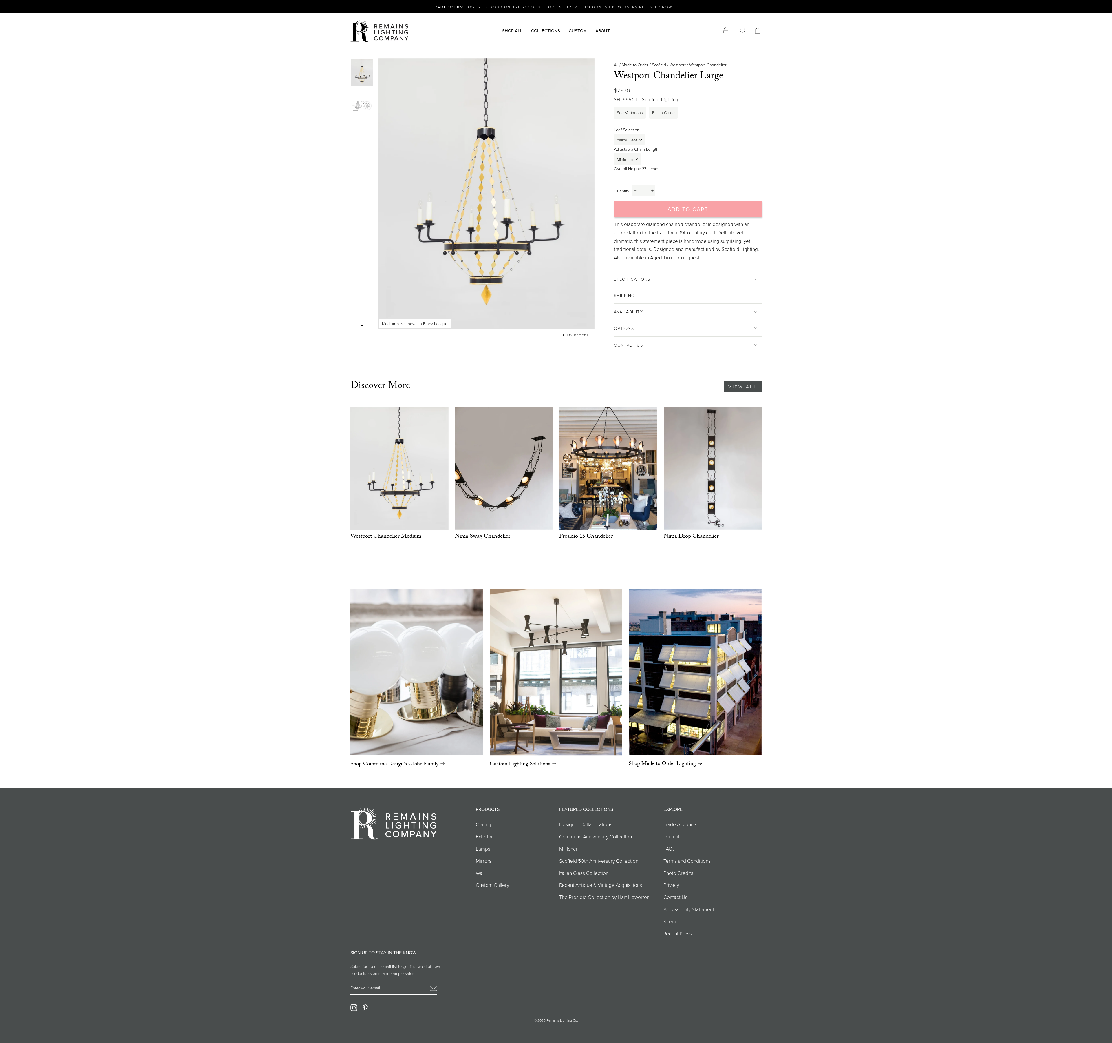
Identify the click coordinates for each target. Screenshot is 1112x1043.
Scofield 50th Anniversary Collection (598, 860)
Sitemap (672, 921)
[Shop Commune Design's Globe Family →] (416, 672)
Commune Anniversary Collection (595, 836)
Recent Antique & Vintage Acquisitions (600, 884)
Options (624, 328)
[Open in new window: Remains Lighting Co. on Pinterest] (365, 1007)
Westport (678, 65)
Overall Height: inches (636, 168)
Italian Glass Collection (583, 872)
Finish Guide (663, 112)
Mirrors (483, 860)
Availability (628, 311)
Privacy (671, 884)
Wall (480, 872)
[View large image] (362, 72)
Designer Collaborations (585, 824)
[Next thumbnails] (362, 323)
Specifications (632, 279)
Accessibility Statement (688, 909)
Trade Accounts (680, 824)
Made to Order (635, 65)
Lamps (483, 848)
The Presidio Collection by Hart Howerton (604, 896)
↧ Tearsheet (575, 334)
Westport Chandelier (708, 65)
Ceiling (483, 824)
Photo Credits (678, 872)
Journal (671, 836)
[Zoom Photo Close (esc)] (486, 193)
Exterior (484, 836)
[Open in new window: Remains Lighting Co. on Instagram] (353, 1007)
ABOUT (602, 31)
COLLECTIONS (545, 31)
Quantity (621, 191)
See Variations (630, 112)
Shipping (624, 295)
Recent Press (677, 933)
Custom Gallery (492, 884)
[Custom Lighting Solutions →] (556, 672)
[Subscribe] (433, 988)
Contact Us (628, 345)
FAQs (669, 848)
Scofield (659, 65)
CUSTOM (578, 31)
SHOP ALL (512, 31)
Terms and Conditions (687, 860)
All (616, 65)
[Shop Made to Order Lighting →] (695, 672)
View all (742, 387)
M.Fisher (568, 848)
